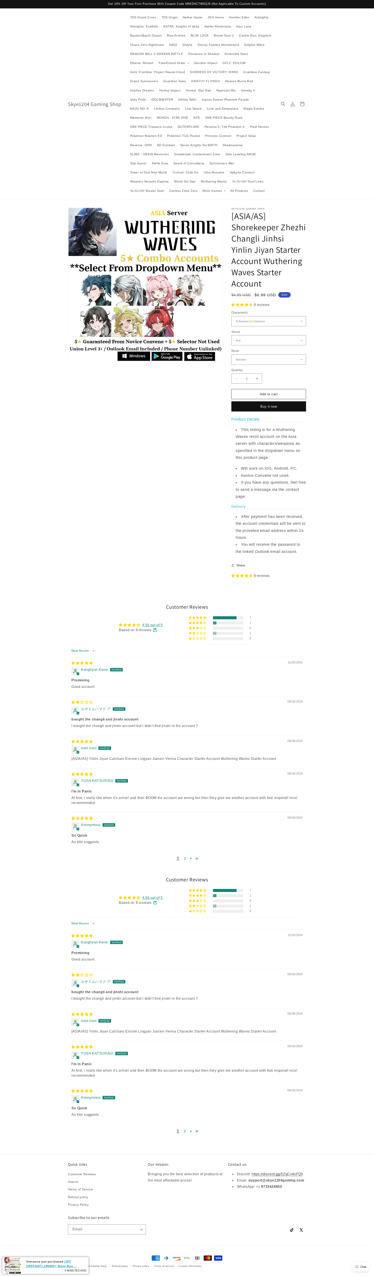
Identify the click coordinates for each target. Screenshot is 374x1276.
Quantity (237, 370)
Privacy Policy (78, 1204)
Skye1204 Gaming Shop (92, 1266)
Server (235, 331)
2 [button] (185, 858)
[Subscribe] (141, 1230)
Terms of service (164, 1266)
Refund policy (78, 1197)
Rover (235, 350)
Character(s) (239, 312)
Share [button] (240, 565)
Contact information (190, 1266)
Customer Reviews (82, 1174)
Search (73, 1181)
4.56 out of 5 (152, 625)
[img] (82, 663)
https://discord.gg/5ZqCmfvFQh (277, 1174)
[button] (173, 62)
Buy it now (268, 406)
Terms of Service (80, 1189)
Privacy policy (141, 1266)
